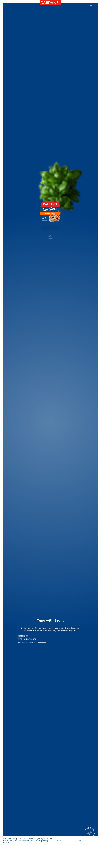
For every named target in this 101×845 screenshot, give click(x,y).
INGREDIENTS (22, 636)
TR (91, 6)
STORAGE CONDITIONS (26, 642)
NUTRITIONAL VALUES (26, 639)
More (59, 840)
